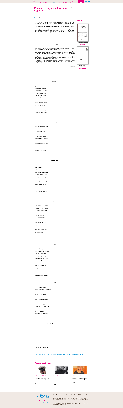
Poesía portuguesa (69, 354)
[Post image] (43, 370)
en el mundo (41, 354)
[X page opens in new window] (86, 1)
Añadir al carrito (82, 68)
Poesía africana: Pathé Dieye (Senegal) (41, 375)
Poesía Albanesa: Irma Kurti (77, 375)
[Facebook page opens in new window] (85, 1)
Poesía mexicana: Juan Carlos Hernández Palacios (60, 376)
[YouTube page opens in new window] (89, 1)
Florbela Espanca (46, 354)
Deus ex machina (83, 65)
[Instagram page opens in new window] (88, 1)
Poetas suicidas (75, 354)
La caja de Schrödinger (82, 42)
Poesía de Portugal (53, 354)
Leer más (82, 44)
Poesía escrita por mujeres (61, 354)
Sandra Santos (80, 354)
